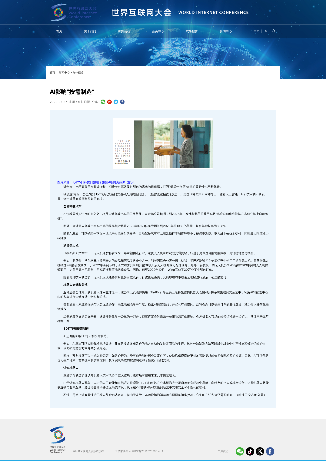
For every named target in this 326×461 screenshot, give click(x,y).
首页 (59, 31)
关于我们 (90, 31)
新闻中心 (226, 31)
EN (265, 31)
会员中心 (158, 31)
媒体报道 (78, 72)
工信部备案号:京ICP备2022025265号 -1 (139, 451)
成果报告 (192, 31)
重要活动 (124, 31)
